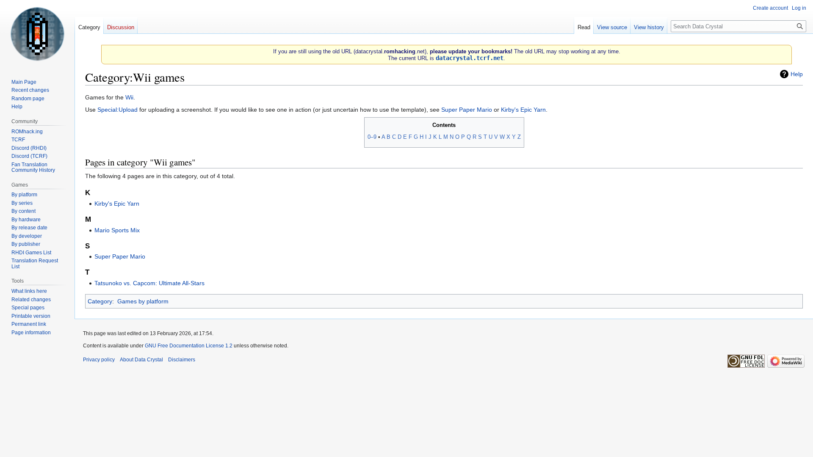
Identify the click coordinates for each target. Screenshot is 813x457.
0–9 (372, 137)
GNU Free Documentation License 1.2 (188, 346)
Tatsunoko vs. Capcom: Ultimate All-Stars (149, 283)
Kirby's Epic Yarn (523, 109)
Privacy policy (99, 360)
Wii (129, 97)
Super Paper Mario (466, 109)
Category (100, 301)
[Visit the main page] (37, 34)
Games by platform (143, 301)
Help (797, 74)
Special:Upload (117, 109)
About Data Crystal (141, 360)
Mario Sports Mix (117, 230)
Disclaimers (181, 360)
